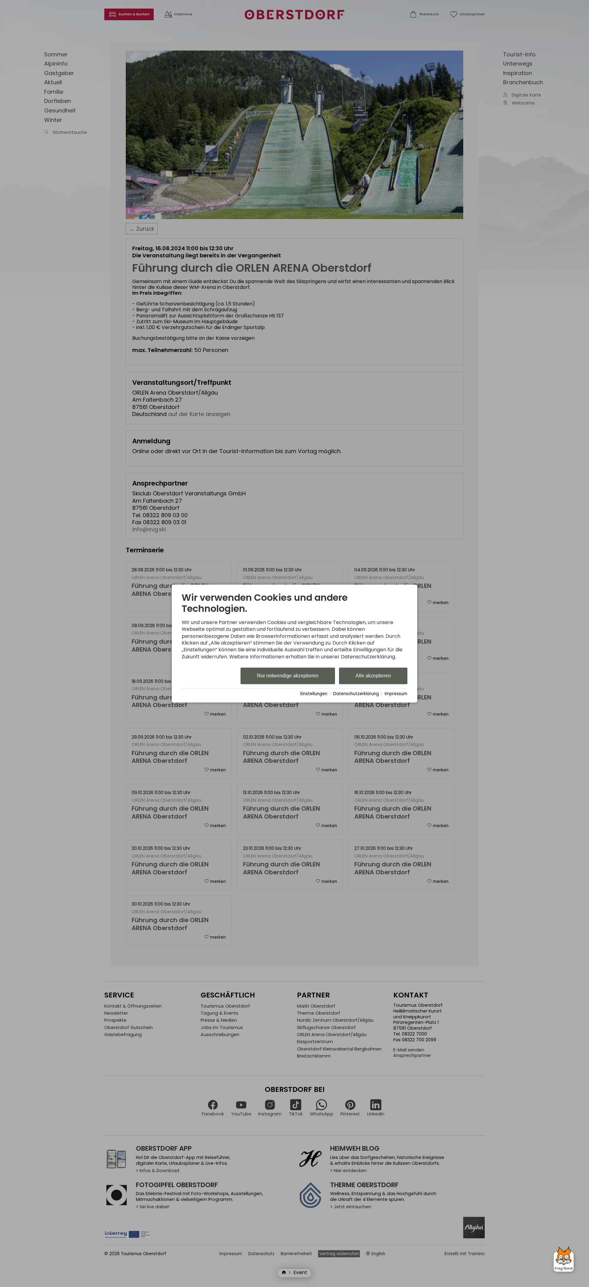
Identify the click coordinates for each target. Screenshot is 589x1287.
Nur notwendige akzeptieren (287, 676)
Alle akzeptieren (373, 676)
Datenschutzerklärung (356, 694)
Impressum (396, 694)
